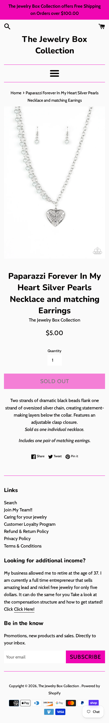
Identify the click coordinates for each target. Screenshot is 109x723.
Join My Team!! (18, 509)
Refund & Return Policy (26, 531)
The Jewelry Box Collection (54, 45)
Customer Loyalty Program (30, 524)
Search (10, 502)
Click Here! (24, 609)
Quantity (54, 351)
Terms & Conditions (23, 546)
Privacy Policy (17, 538)
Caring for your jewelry (25, 517)
